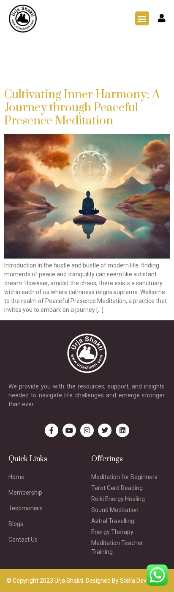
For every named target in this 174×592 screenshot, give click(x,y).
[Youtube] (69, 430)
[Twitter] (104, 430)
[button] (142, 18)
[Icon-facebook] (51, 430)
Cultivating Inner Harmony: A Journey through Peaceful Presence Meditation (82, 107)
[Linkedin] (122, 430)
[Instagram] (87, 430)
